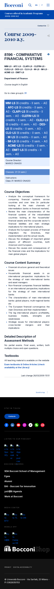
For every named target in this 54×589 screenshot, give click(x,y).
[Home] (13, 5)
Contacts (11, 416)
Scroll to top (40, 392)
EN (36, 5)
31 (25, 93)
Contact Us (42, 26)
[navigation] (27, 14)
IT (42, 5)
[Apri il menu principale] (48, 5)
